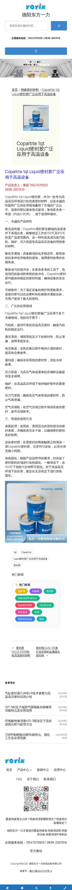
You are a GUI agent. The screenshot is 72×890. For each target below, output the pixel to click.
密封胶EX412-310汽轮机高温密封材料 (21, 651)
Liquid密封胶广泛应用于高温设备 (31, 558)
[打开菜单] (36, 51)
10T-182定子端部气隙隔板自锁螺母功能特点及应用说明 (28, 708)
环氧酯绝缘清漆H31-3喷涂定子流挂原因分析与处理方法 (28, 722)
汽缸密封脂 (45, 605)
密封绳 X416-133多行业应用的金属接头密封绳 (48, 651)
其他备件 (22, 612)
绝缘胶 (35, 591)
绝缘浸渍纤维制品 (27, 598)
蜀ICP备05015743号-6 (40, 870)
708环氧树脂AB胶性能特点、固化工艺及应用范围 (27, 736)
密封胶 (17, 565)
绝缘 (36, 612)
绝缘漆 (21, 591)
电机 (41, 619)
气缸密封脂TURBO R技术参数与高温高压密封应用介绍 (28, 694)
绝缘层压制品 (25, 619)
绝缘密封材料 (25, 605)
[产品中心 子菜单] (31, 770)
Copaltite (26, 552)
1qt (15, 552)
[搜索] (59, 25)
